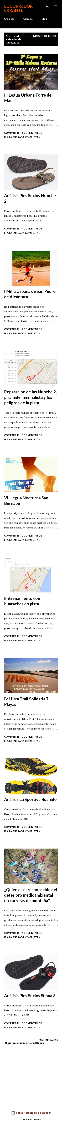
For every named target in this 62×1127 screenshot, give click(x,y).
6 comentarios (32, 132)
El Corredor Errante (18, 8)
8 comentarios (32, 1023)
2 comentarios (32, 329)
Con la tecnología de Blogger (33, 1112)
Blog (44, 18)
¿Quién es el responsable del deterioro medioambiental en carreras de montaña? (30, 895)
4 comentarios (32, 228)
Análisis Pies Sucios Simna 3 (29, 995)
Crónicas (9, 18)
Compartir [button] (11, 132)
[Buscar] (47, 6)
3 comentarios (32, 435)
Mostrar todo (44, 36)
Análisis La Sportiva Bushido (30, 799)
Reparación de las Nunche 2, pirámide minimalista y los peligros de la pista (30, 397)
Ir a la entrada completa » (22, 137)
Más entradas (48, 1039)
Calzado (28, 18)
